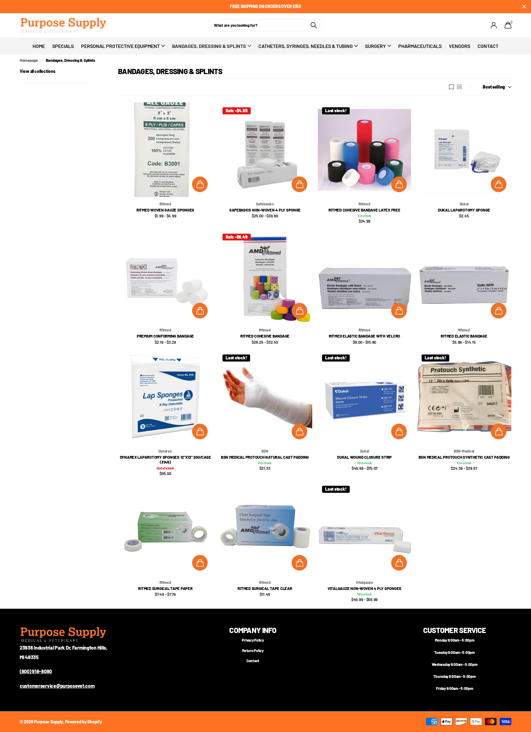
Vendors (459, 46)
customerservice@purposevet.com (57, 686)
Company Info (252, 630)
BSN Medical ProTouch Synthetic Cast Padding (464, 457)
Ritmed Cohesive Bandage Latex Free (364, 210)
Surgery (375, 46)
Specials (63, 46)
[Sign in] (494, 25)
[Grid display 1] (451, 87)
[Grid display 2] (459, 87)
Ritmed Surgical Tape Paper (165, 588)
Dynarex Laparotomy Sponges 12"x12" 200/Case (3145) (165, 460)
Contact (488, 46)
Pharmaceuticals (420, 46)
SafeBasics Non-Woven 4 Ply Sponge (265, 210)
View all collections (37, 71)
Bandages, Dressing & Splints (209, 46)
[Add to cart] (200, 184)
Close (524, 6)
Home (39, 46)
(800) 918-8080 (36, 671)
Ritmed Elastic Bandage (464, 336)
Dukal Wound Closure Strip (364, 457)
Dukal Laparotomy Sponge (464, 210)
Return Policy (252, 650)
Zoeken (313, 25)
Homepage (29, 60)
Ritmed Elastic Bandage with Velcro (364, 336)
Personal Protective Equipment (120, 46)
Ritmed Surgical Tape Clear (265, 588)
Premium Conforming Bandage (165, 336)
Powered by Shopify (83, 721)
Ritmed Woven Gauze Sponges (165, 210)
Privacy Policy (253, 640)
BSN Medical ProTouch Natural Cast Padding (265, 457)
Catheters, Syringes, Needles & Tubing (305, 46)
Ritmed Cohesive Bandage (264, 336)
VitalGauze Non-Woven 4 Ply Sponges (364, 588)
